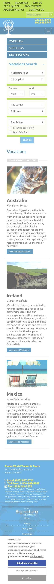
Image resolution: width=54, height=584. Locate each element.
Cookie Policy (37, 556)
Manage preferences (27, 570)
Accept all (27, 578)
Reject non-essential (27, 563)
